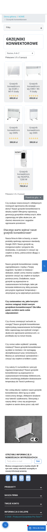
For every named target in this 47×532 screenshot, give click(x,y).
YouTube (14, 478)
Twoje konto (12, 504)
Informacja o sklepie (16, 512)
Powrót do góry (34, 197)
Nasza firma (11, 495)
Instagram (28, 478)
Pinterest (21, 478)
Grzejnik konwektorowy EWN (13, 130)
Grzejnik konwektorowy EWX (33, 130)
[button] (44, 266)
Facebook (8, 478)
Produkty (10, 487)
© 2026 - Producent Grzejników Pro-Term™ (23, 517)
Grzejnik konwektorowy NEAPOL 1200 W (23, 175)
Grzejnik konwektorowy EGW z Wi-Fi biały (13, 87)
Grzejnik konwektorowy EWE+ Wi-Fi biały (33, 87)
